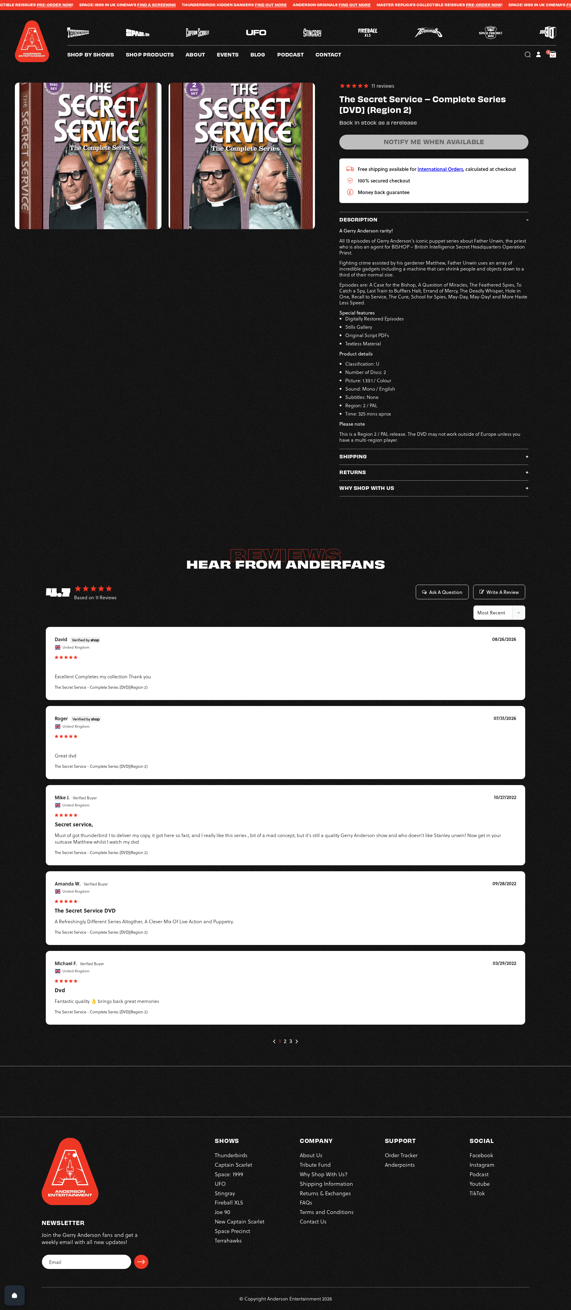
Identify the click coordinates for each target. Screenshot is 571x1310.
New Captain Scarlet (239, 1221)
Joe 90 (222, 1212)
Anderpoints (400, 1164)
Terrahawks (228, 1240)
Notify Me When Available (434, 141)
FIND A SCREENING (106, 5)
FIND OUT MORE (221, 5)
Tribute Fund (315, 1164)
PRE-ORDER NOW (433, 5)
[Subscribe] (141, 1262)
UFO (220, 1184)
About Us (311, 1155)
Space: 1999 (229, 1174)
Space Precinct (232, 1231)
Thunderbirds (231, 1155)
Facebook (481, 1155)
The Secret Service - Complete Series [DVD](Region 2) (101, 687)
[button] (201, 54)
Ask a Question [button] (445, 592)
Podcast (479, 1174)
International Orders (440, 169)
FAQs (306, 1202)
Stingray (225, 1193)
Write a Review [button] (503, 592)
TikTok (477, 1193)
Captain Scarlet (233, 1164)
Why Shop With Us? (324, 1174)
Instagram (482, 1164)
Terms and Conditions (327, 1212)
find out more (304, 5)
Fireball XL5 (229, 1202)
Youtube (480, 1184)
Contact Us (313, 1221)
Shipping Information (326, 1184)
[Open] (14, 1295)
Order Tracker (401, 1155)
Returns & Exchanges (325, 1193)
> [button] (296, 1041)
